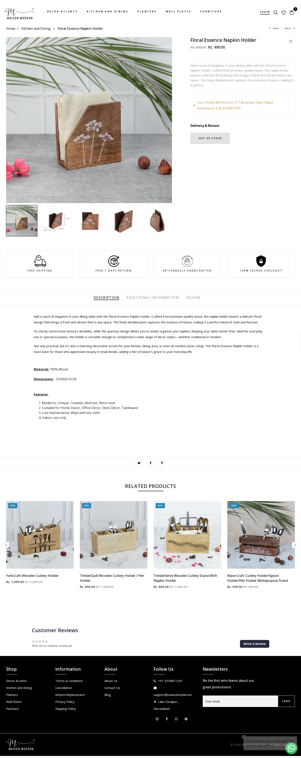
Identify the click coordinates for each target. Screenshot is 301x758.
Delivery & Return (204, 125)
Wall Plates (178, 11)
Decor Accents (62, 11)
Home (10, 28)
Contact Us (112, 688)
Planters (147, 11)
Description (106, 297)
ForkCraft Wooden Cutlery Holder (32, 575)
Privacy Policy (65, 702)
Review (193, 297)
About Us (111, 681)
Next (288, 28)
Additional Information (152, 297)
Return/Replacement (70, 695)
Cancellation (63, 688)
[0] (291, 12)
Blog (107, 695)
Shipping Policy (65, 709)
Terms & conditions (69, 681)
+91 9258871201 (170, 681)
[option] (89, 120)
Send (286, 701)
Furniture (211, 11)
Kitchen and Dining (107, 11)
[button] (254, 644)
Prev (276, 28)
